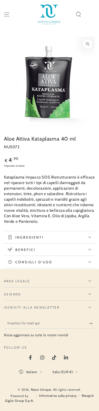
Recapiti (88, 396)
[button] (78, 14)
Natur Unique (41, 390)
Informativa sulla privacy (58, 396)
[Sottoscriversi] (92, 323)
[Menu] (7, 14)
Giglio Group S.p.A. (19, 401)
